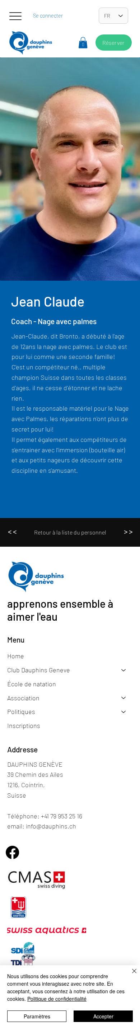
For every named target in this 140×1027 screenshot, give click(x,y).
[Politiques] (124, 712)
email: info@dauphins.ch (41, 826)
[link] (83, 42)
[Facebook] (12, 852)
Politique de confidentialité (57, 998)
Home (15, 656)
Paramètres (37, 1016)
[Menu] (15, 16)
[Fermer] (130, 975)
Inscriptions (23, 725)
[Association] (124, 698)
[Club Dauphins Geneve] (124, 670)
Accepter (103, 1016)
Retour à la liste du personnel (70, 532)
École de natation (31, 684)
